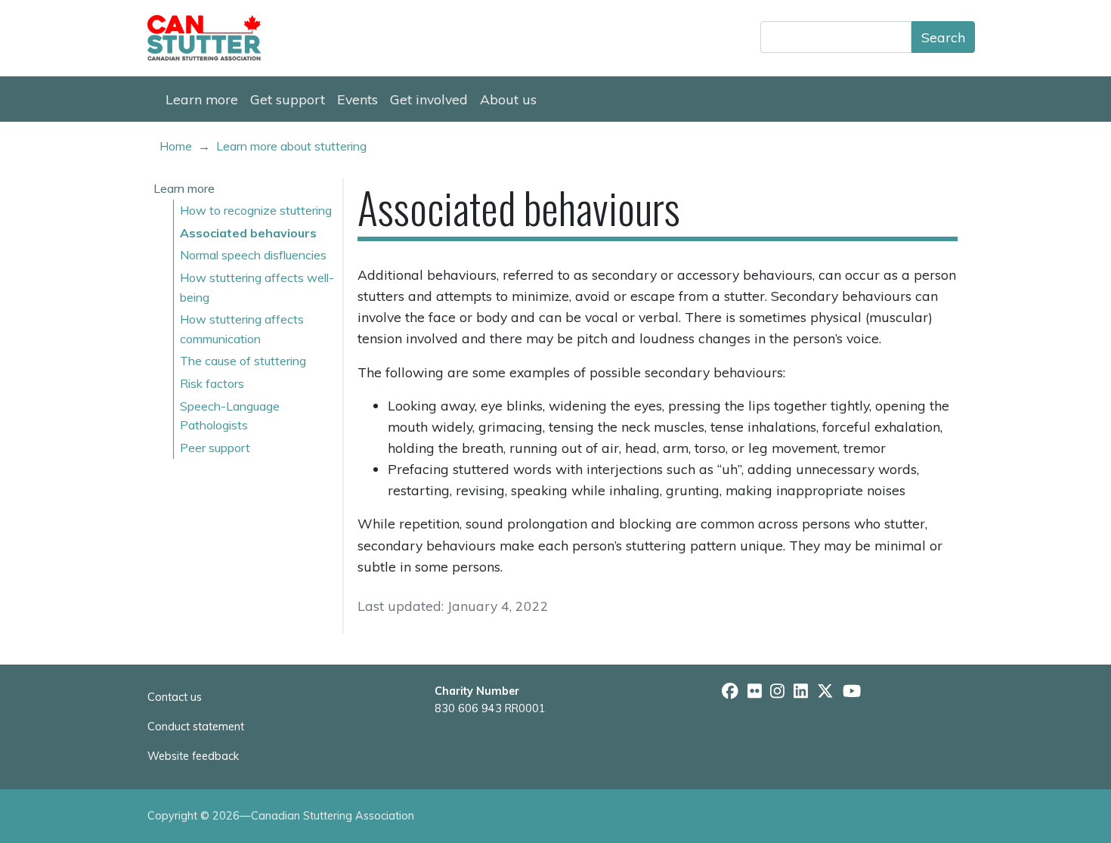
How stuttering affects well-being (257, 287)
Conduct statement (195, 726)
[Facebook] (730, 691)
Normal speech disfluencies (253, 254)
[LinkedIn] (801, 691)
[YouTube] (852, 691)
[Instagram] (777, 691)
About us (508, 99)
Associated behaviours (248, 232)
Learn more (202, 99)
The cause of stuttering (243, 360)
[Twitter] (825, 691)
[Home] (210, 37)
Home (175, 145)
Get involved (429, 99)
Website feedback (193, 756)
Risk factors (212, 383)
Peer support (215, 447)
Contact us (174, 697)
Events (357, 99)
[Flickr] (754, 691)
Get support (287, 99)
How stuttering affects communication (242, 328)
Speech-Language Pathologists (230, 415)
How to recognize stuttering (256, 210)
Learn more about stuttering (291, 145)
